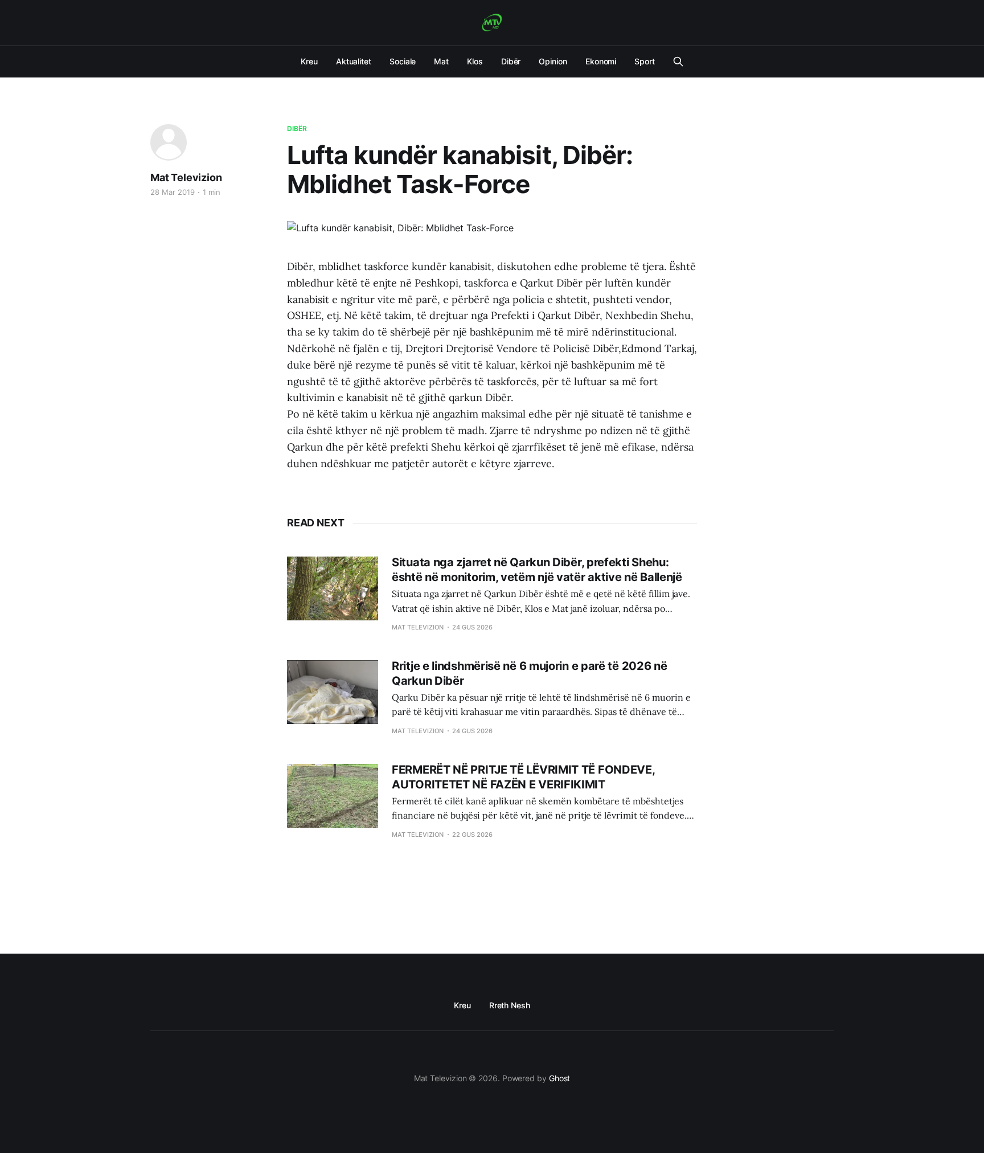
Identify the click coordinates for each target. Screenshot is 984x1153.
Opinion (553, 61)
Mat (441, 61)
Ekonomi (600, 61)
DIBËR (297, 128)
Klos (475, 61)
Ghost (560, 1078)
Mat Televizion (186, 177)
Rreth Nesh (509, 1005)
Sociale (403, 61)
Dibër (511, 61)
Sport (644, 61)
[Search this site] (678, 61)
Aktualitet (353, 61)
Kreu (309, 61)
